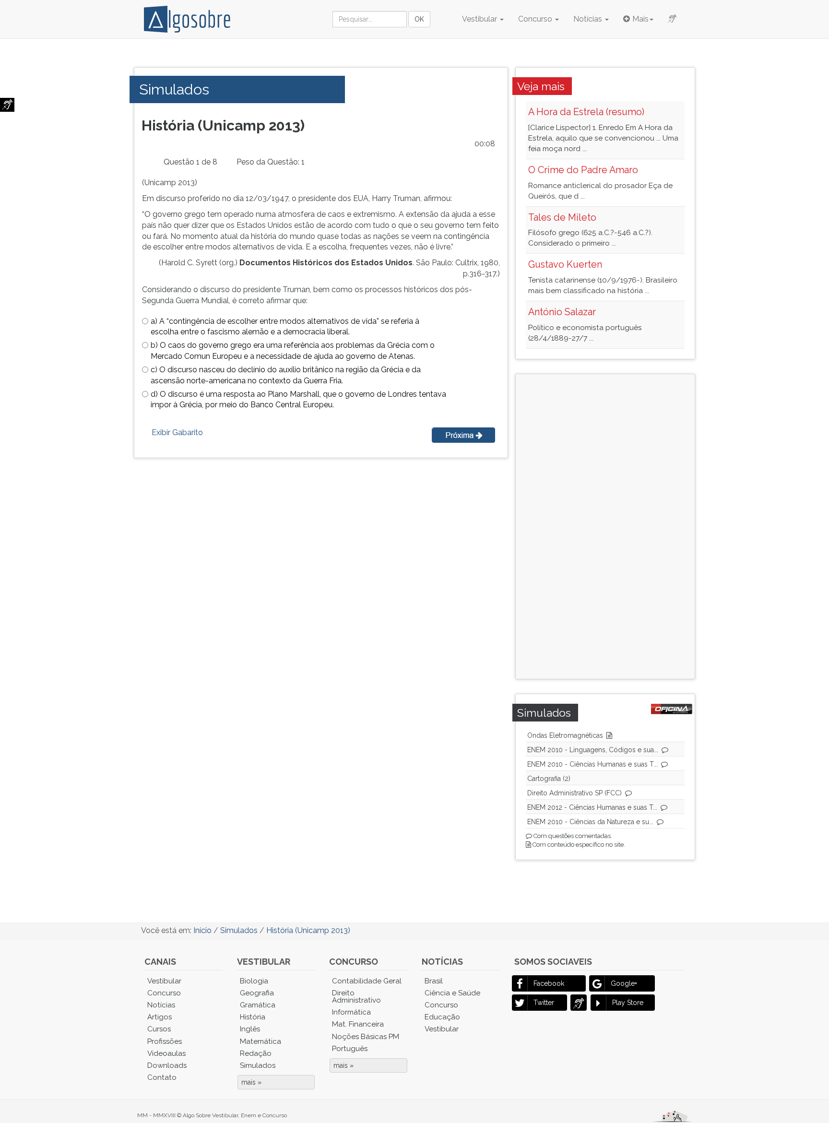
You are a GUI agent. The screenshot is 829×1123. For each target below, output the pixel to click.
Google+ (624, 983)
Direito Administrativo (356, 997)
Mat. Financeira (358, 1024)
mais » (251, 1082)
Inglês (250, 1029)
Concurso (536, 19)
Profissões (164, 1041)
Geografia (257, 993)
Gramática (257, 1005)
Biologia (254, 981)
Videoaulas (166, 1053)
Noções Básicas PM (365, 1036)
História (252, 1017)
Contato (162, 1077)
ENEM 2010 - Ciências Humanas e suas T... (592, 764)
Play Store (627, 1002)
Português (349, 1048)
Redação (256, 1053)
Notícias (588, 19)
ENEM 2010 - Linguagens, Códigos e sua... (592, 750)
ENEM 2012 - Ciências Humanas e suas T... (592, 807)
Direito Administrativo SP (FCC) (574, 793)
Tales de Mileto (562, 217)
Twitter (543, 1002)
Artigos (159, 1017)
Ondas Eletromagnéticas (565, 735)
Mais (640, 19)
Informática (351, 1012)
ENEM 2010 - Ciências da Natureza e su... (590, 822)
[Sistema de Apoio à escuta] (7, 105)
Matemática (260, 1041)
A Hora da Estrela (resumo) (586, 112)
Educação (442, 1017)
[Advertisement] (602, 525)
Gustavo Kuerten (565, 264)
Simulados (257, 1065)
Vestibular (480, 19)
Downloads (167, 1065)
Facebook (548, 983)
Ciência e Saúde (452, 993)
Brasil (434, 981)
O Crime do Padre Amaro (583, 170)
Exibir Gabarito (177, 432)
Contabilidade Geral (367, 981)
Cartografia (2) (548, 778)
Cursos (159, 1029)
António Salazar (562, 312)
